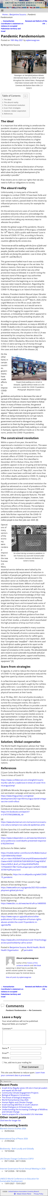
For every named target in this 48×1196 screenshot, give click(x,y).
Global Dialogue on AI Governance (17, 1107)
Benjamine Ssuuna (18, 14)
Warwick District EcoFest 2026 (13, 1128)
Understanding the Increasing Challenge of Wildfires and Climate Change (25, 1110)
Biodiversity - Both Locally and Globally (17, 1148)
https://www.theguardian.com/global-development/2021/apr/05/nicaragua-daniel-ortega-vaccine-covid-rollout (23, 799)
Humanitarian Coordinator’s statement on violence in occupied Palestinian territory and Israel (12, 26)
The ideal (7, 99)
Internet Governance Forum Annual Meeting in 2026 (23, 1168)
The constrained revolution (14, 105)
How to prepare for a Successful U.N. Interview (22, 1114)
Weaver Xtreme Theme (24, 1194)
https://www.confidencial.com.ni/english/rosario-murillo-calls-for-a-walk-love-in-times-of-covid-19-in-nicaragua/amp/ (23, 783)
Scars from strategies (12, 108)
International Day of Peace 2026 (14, 1138)
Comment (7, 1028)
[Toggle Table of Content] (24, 96)
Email (5, 1053)
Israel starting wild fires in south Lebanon (20, 1104)
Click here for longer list (10, 1120)
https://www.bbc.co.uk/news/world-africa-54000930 (23, 903)
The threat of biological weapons (16, 1097)
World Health (33, 947)
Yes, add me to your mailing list (17, 1062)
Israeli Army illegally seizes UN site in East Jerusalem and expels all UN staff (24, 1089)
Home (5, 14)
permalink (28, 950)
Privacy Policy (38, 1194)
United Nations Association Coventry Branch (23, 1191)
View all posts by (18, 977)
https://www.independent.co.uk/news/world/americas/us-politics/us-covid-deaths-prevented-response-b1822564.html (23, 841)
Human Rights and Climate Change (17, 1102)
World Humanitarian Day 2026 (15, 1100)
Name (5, 1048)
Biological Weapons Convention (16, 1095)
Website (5, 1058)
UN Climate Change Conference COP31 (17, 1158)
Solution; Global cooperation (15, 111)
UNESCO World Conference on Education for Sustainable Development (19, 1179)
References (8, 114)
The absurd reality (11, 102)
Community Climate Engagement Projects (20, 1092)
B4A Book (37, 965)
